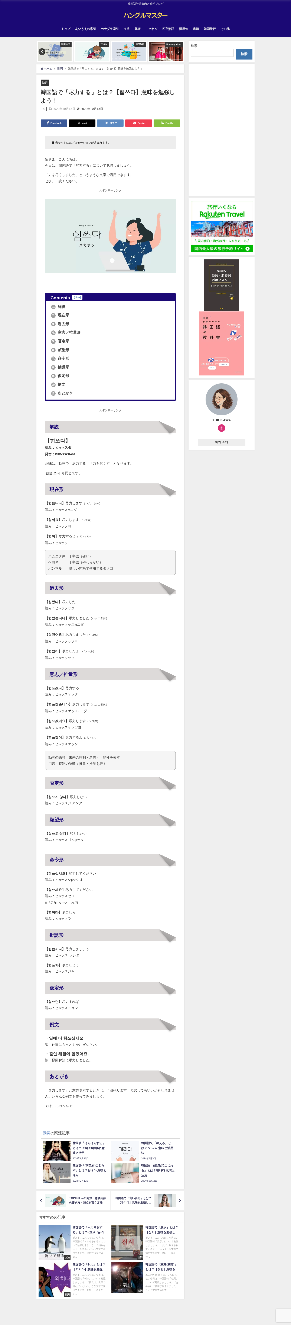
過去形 (60, 324)
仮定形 (60, 376)
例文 (58, 384)
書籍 (196, 28)
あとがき (62, 393)
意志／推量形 (66, 332)
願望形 (60, 350)
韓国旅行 (210, 28)
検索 (194, 45)
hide (77, 297)
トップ (65, 28)
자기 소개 (221, 442)
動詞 (45, 82)
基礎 (138, 28)
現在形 (60, 315)
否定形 (60, 341)
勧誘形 (60, 367)
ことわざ (151, 28)
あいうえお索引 (85, 28)
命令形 (60, 358)
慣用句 (183, 28)
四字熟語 (168, 28)
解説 (59, 306)
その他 (225, 28)
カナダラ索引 (110, 28)
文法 (127, 28)
